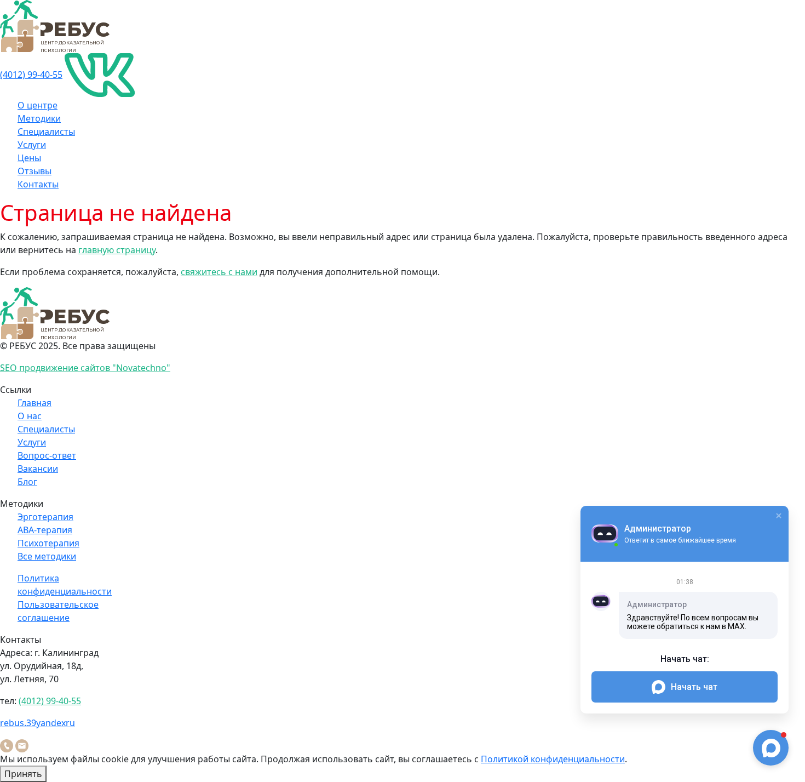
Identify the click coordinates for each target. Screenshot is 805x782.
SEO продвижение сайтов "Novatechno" (85, 368)
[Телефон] (6, 745)
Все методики (47, 556)
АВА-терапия (45, 530)
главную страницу (117, 250)
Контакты (38, 184)
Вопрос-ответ (47, 455)
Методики (39, 118)
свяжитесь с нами (219, 272)
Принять (23, 774)
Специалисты (46, 131)
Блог (27, 482)
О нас (30, 416)
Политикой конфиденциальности (553, 759)
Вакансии (38, 469)
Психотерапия (48, 543)
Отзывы (34, 171)
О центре (38, 105)
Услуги (32, 145)
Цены (29, 158)
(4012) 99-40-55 (31, 75)
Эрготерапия (45, 517)
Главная (34, 403)
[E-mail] (21, 745)
